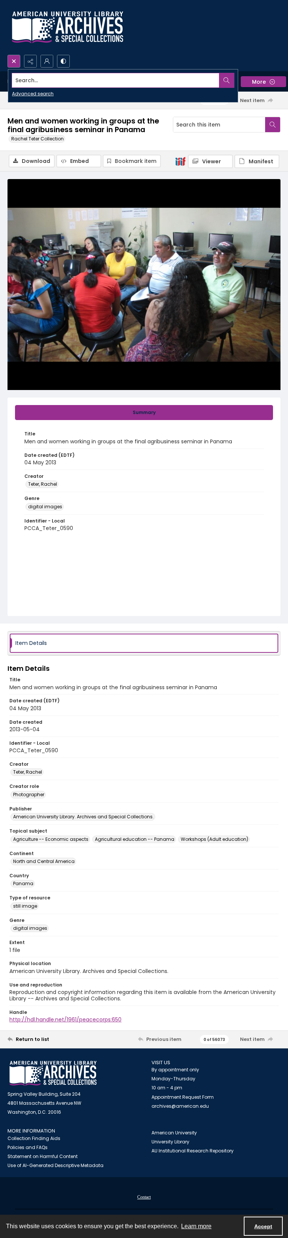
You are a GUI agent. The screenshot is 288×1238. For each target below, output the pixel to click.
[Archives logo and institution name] (68, 27)
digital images (45, 506)
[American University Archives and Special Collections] (53, 1073)
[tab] (144, 412)
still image (25, 906)
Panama (23, 883)
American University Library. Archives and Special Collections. (83, 816)
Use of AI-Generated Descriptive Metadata (56, 1165)
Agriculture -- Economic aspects (50, 839)
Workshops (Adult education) (214, 839)
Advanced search (33, 93)
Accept (263, 1226)
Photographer (28, 794)
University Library (170, 1142)
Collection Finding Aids (34, 1138)
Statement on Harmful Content (43, 1156)
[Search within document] (272, 124)
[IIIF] (180, 161)
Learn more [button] (196, 1226)
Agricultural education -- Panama (134, 839)
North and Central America (44, 861)
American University (174, 1133)
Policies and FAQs (28, 1147)
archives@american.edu (180, 1106)
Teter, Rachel (42, 484)
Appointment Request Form (183, 1097)
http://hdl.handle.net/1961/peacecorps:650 (65, 1019)
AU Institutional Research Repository (193, 1151)
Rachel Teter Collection (37, 139)
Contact (144, 1197)
